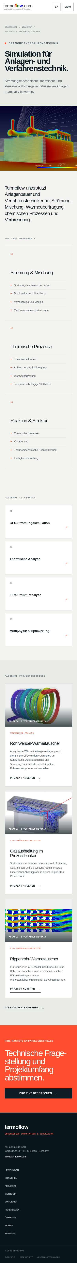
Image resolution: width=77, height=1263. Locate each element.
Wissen (9, 1225)
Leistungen (12, 1170)
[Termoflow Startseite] (18, 7)
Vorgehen (11, 1202)
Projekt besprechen (38, 1093)
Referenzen (12, 1210)
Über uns (10, 1217)
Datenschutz (26, 1257)
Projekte (10, 1186)
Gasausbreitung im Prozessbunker (26, 853)
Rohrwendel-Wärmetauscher (35, 743)
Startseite (11, 27)
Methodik (10, 1194)
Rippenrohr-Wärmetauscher (34, 959)
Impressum (10, 1257)
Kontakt (10, 1233)
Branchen (27, 27)
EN (57, 7)
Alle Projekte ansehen (24, 1007)
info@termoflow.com (15, 1156)
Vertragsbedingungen (48, 1257)
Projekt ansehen (25, 778)
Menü (68, 7)
